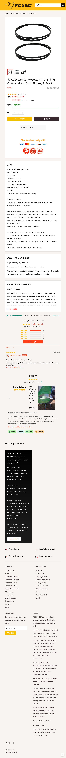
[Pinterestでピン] (51, 87)
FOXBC (9, 88)
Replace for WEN (11, 583)
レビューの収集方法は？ (15, 367)
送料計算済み (16, 100)
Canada (7, 604)
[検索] (63, 5)
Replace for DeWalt (12, 580)
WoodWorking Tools (12, 589)
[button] (12, 94)
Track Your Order (42, 595)
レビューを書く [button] (33, 342)
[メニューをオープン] (6, 5)
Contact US (40, 573)
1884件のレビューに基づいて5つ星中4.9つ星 (37, 315)
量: (8, 113)
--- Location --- (10, 595)
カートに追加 (20, 119)
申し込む (10, 633)
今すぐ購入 (46, 119)
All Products (9, 592)
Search (7, 573)
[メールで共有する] (57, 87)
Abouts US (39, 570)
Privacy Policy (41, 583)
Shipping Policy (41, 577)
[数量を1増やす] (22, 112)
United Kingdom (10, 598)
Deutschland (9, 601)
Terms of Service (42, 586)
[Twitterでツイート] (54, 87)
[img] (11, 352)
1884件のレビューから (32, 382)
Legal (38, 598)
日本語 (8, 743)
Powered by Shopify (11, 752)
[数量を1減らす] (14, 112)
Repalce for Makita (11, 577)
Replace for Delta (11, 586)
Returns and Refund (43, 580)
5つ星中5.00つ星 (37, 324)
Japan (7, 607)
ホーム (7, 13)
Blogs (38, 592)
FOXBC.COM (10, 570)
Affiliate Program (42, 589)
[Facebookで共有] (48, 87)
